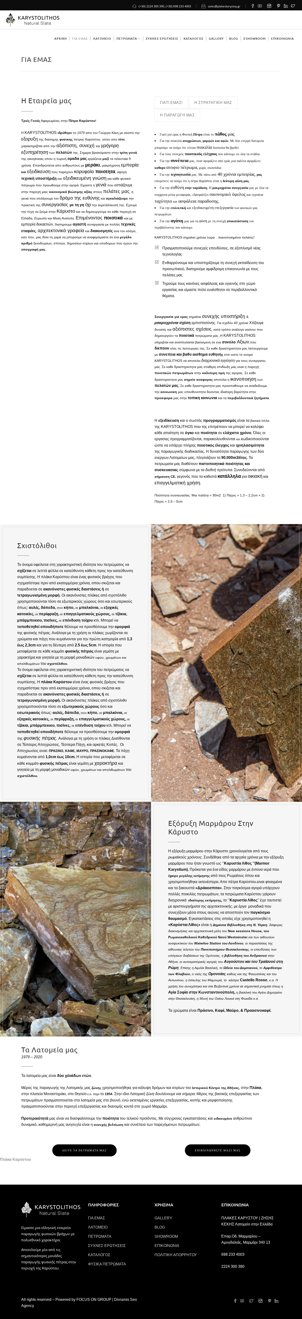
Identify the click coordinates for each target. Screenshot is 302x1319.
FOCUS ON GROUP (93, 1300)
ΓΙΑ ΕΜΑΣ (96, 1218)
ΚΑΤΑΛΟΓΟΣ (99, 1255)
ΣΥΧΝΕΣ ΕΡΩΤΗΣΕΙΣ (107, 1246)
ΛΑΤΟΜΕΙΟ (98, 1227)
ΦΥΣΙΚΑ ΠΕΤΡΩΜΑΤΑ (107, 1264)
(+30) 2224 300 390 (151, 6)
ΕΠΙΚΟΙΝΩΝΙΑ (167, 1246)
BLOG (160, 1227)
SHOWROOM (166, 1236)
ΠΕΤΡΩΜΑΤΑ (99, 1236)
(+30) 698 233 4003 (178, 6)
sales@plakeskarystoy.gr (224, 6)
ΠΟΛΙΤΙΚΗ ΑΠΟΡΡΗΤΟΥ (176, 1255)
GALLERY (163, 1218)
